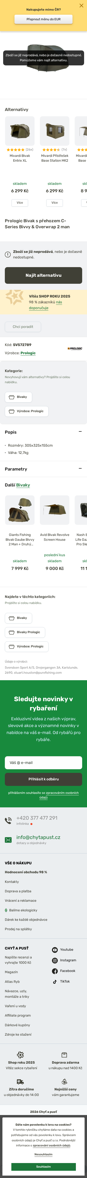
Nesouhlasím (43, 1154)
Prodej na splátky (18, 929)
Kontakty (12, 882)
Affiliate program (18, 1016)
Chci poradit (23, 327)
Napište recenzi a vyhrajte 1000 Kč (18, 960)
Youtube (63, 950)
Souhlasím (43, 1166)
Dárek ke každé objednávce (26, 920)
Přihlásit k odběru (44, 779)
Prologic (28, 353)
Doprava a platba (18, 891)
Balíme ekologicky (23, 910)
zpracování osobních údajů (51, 1145)
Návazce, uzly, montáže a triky (17, 993)
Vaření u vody (15, 1006)
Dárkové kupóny (17, 1025)
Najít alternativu (44, 275)
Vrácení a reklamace (20, 901)
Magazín (11, 972)
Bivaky (23, 484)
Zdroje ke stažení (18, 1034)
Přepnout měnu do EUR (44, 19)
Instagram (63, 960)
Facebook (63, 971)
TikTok (63, 982)
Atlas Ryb (12, 982)
